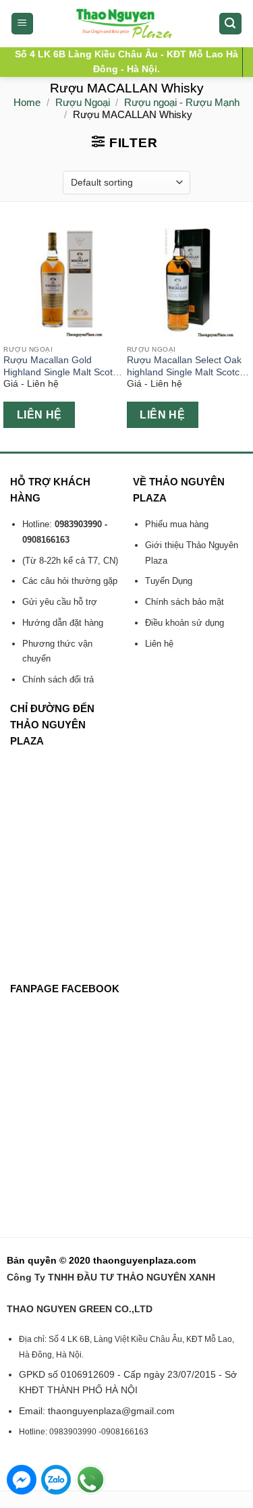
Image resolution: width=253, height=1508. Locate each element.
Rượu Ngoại (82, 102)
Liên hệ (39, 415)
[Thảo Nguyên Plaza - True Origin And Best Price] (126, 23)
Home (26, 102)
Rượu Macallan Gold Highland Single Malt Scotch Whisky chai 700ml (63, 366)
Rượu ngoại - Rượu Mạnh (182, 102)
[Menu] (22, 24)
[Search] (230, 24)
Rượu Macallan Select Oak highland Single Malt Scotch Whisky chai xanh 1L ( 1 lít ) (186, 366)
